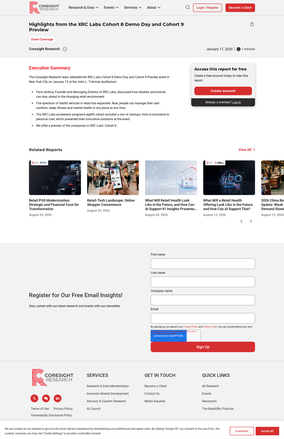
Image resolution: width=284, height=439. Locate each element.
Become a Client (240, 7)
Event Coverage (42, 39)
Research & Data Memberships (108, 386)
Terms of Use (210, 326)
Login (200, 7)
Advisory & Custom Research (106, 401)
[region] (142, 430)
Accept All (267, 431)
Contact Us (152, 393)
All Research (210, 386)
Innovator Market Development (108, 393)
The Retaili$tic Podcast (218, 409)
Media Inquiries (155, 401)
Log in (236, 102)
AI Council (93, 409)
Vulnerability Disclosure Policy (51, 415)
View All (245, 150)
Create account (223, 91)
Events (206, 393)
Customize (241, 431)
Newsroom (209, 401)
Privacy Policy (190, 326)
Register (213, 7)
